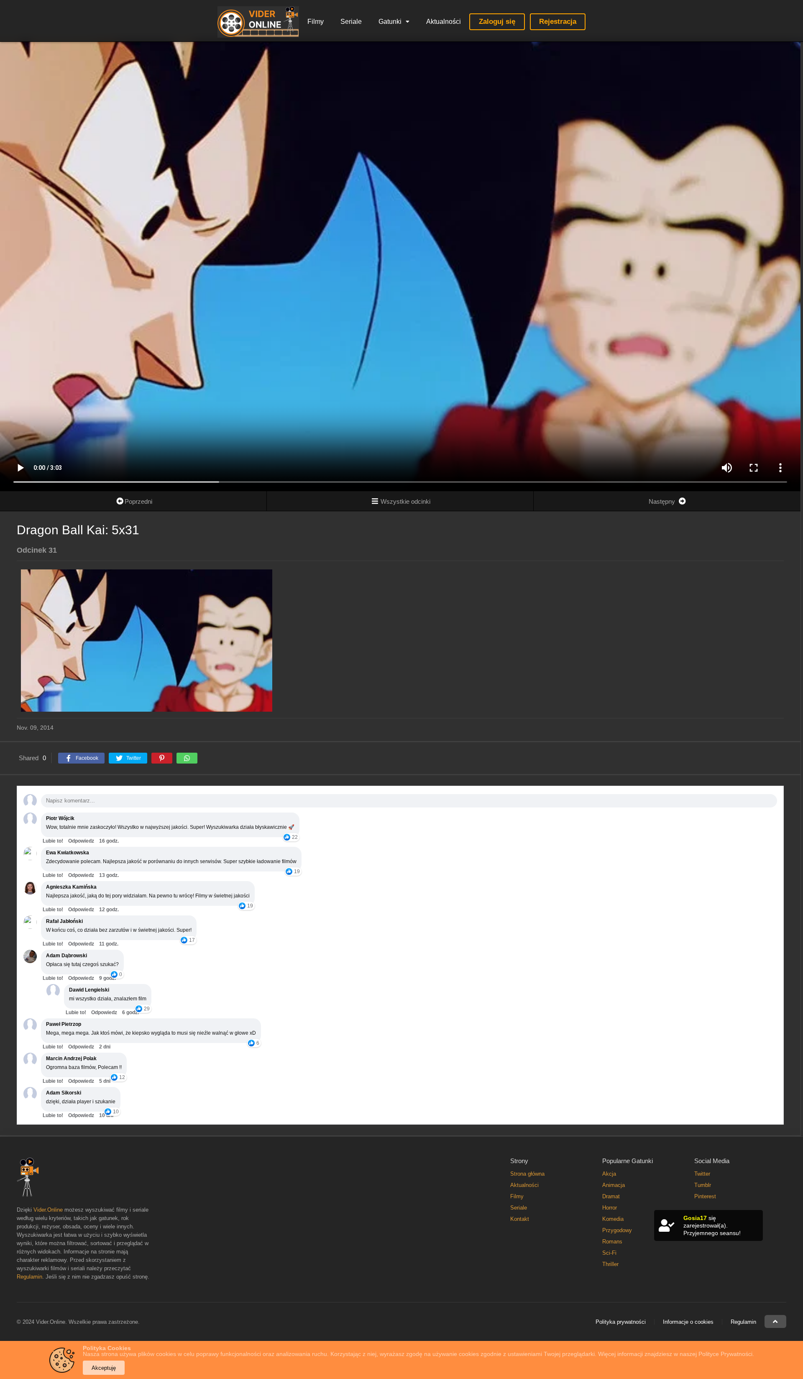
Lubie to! (53, 840)
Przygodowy (617, 1230)
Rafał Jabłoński (64, 921)
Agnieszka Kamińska (71, 886)
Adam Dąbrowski (66, 955)
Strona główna (527, 1174)
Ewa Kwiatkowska (67, 852)
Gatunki (390, 21)
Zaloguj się (497, 22)
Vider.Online (48, 1210)
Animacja (613, 1185)
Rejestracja (557, 22)
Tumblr (702, 1185)
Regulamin (29, 1277)
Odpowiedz (81, 840)
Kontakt (519, 1219)
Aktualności (443, 21)
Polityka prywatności (621, 1322)
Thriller (610, 1264)
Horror (609, 1208)
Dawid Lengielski (89, 989)
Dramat (611, 1196)
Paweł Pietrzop (63, 1024)
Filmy (315, 21)
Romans (612, 1241)
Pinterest (705, 1196)
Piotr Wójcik (60, 818)
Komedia (613, 1219)
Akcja (609, 1174)
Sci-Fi (609, 1253)
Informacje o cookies (688, 1322)
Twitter (702, 1174)
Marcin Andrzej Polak (71, 1058)
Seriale (351, 21)
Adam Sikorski (63, 1092)
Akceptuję (104, 1368)
